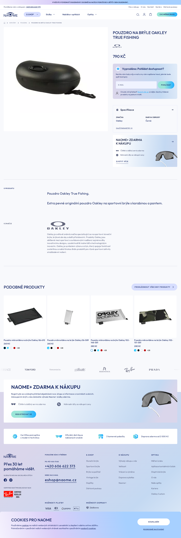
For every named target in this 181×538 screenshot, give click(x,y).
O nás (143, 7)
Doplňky (12, 23)
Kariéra (159, 7)
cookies (25, 525)
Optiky (90, 14)
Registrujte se (143, 92)
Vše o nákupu (133, 7)
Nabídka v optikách (71, 14)
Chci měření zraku (167, 14)
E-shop (30, 14)
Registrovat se (23, 414)
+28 (18, 348)
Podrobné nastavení (153, 529)
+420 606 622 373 (33, 7)
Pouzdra (23, 23)
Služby (49, 14)
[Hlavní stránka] (11, 14)
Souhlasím (153, 522)
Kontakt (150, 7)
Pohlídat (166, 85)
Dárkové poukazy (170, 7)
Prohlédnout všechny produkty (152, 287)
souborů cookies (88, 528)
